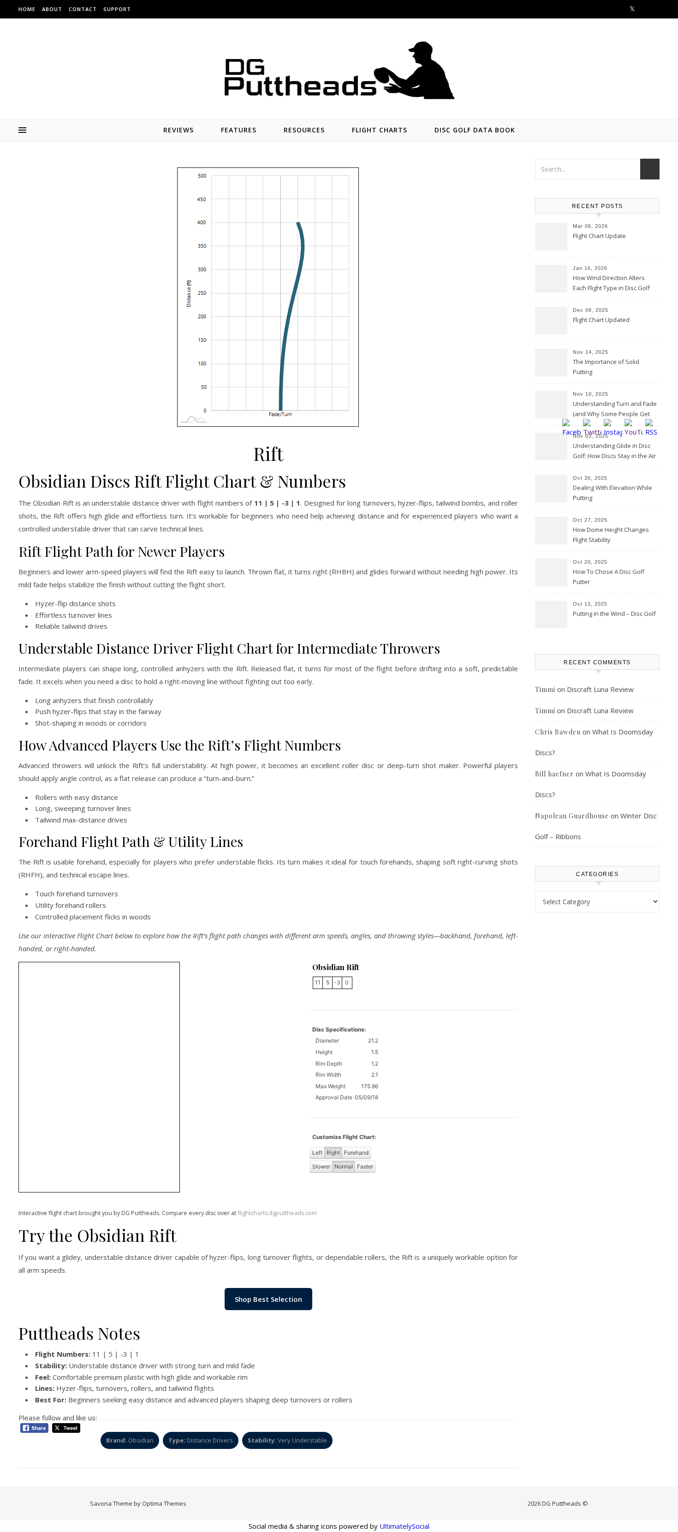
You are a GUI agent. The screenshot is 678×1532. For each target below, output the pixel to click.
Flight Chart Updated (601, 320)
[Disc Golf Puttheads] (339, 70)
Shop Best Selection (268, 1299)
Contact (83, 9)
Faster (365, 1166)
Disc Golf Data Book (474, 129)
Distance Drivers (200, 1440)
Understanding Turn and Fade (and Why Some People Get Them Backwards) (615, 409)
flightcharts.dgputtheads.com (277, 1213)
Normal (343, 1166)
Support (117, 9)
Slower (321, 1166)
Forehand (356, 1152)
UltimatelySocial (404, 1526)
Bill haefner (554, 773)
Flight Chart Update (599, 236)
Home (27, 9)
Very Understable (287, 1440)
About (52, 9)
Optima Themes (164, 1503)
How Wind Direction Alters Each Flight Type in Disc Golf (611, 283)
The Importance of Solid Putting (606, 367)
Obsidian (130, 1440)
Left (317, 1152)
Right (333, 1152)
